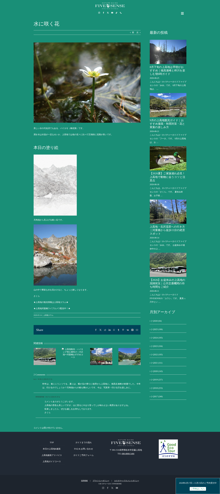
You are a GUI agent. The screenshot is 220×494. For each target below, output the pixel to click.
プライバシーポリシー (101, 481)
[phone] (121, 13)
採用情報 (84, 481)
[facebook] (103, 13)
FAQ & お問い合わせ (83, 449)
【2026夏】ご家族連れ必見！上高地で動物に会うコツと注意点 (167, 177)
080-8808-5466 (128, 454)
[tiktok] (116, 13)
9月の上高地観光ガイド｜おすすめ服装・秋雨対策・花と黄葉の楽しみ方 (167, 124)
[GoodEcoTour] (168, 440)
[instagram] (99, 13)
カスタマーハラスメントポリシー (126, 481)
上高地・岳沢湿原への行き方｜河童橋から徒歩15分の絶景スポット (167, 230)
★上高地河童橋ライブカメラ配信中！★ (52, 308)
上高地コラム (48, 315)
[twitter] (108, 13)
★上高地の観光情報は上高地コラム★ (51, 302)
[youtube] (112, 13)
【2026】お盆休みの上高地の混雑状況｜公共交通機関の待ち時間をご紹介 (167, 283)
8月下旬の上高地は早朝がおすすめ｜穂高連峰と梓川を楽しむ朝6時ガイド (167, 70)
